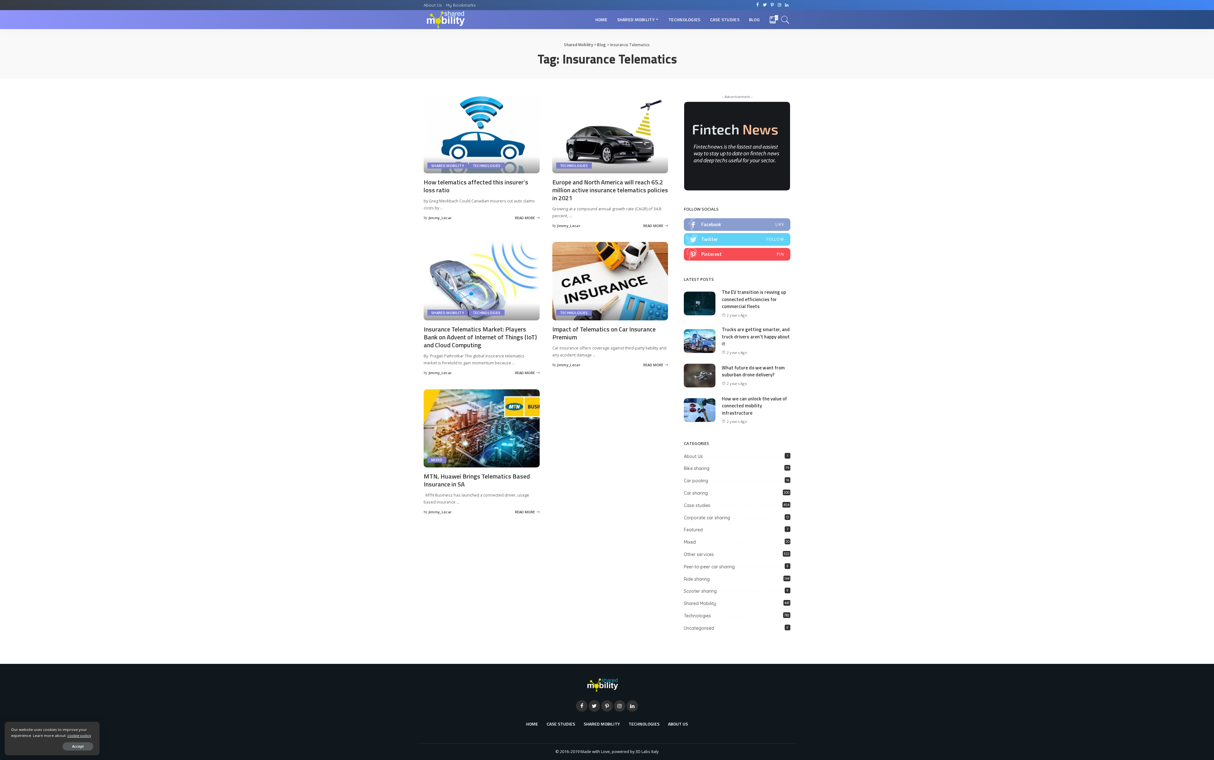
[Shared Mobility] (446, 19)
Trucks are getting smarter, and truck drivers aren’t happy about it (756, 336)
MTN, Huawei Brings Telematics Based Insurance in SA (477, 480)
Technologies (487, 165)
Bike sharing (696, 468)
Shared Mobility (447, 165)
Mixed (437, 459)
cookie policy (79, 735)
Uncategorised (699, 628)
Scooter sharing (700, 591)
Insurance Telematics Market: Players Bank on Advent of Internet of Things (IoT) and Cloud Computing (480, 337)
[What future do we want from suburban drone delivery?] (699, 375)
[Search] (785, 19)
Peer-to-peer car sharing (709, 567)
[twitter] (737, 239)
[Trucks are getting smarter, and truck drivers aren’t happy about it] (699, 340)
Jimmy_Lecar (440, 217)
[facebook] (737, 224)
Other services (699, 554)
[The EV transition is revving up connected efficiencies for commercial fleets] (699, 303)
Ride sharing (697, 579)
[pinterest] (737, 254)
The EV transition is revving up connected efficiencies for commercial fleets (754, 299)
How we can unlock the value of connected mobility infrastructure (754, 406)
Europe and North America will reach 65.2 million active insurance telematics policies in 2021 (610, 190)
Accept (78, 746)
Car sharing (696, 493)
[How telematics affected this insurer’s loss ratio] (482, 133)
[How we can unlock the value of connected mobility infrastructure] (699, 409)
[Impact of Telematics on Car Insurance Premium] (610, 280)
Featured (693, 530)
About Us (693, 456)
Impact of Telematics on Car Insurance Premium (604, 333)
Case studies (697, 505)
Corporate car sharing (707, 518)
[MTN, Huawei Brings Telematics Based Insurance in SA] (482, 427)
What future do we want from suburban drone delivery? (753, 371)
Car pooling (696, 481)
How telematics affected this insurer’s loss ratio (476, 186)
